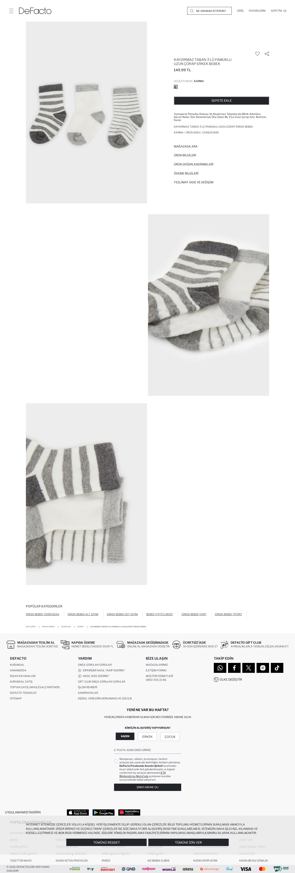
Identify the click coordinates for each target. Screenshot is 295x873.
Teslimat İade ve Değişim (193, 182)
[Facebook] (234, 668)
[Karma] (176, 87)
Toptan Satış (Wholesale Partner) (35, 687)
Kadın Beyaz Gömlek (253, 860)
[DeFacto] (35, 11)
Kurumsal (17, 664)
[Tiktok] (277, 668)
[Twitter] (248, 668)
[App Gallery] (129, 812)
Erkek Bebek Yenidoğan (42, 614)
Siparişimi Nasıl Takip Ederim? (103, 670)
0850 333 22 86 (156, 679)
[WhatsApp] (220, 668)
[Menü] (11, 10)
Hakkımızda (18, 670)
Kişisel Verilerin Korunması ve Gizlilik (105, 698)
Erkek (147, 736)
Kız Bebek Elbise (159, 860)
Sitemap (16, 698)
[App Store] (78, 812)
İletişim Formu (156, 670)
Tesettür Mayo (21, 860)
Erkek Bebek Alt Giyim (83, 614)
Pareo (106, 860)
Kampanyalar (88, 692)
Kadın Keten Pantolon (72, 860)
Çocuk (170, 736)
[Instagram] (263, 668)
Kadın (125, 736)
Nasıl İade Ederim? (95, 676)
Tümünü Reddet (106, 842)
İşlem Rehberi (87, 687)
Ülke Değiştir (231, 679)
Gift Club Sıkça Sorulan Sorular (101, 681)
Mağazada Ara (186, 146)
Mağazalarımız (157, 664)
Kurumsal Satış (21, 681)
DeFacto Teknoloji (23, 692)
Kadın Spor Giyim (205, 860)
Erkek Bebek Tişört (228, 614)
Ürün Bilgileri (185, 155)
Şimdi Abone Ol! (147, 787)
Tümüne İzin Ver (188, 842)
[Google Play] (103, 812)
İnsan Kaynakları (22, 676)
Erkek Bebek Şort (194, 614)
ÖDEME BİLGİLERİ (186, 173)
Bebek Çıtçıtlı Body (159, 614)
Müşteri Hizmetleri (159, 676)
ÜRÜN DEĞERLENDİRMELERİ (193, 164)
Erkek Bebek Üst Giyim (122, 614)
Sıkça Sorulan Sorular (95, 664)
